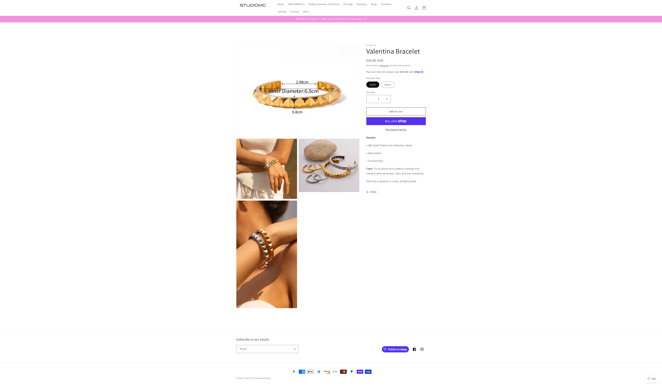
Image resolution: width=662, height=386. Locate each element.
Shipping (384, 65)
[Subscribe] (294, 349)
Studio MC (247, 378)
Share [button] (373, 191)
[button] (409, 8)
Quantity (370, 92)
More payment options (396, 129)
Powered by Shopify (262, 378)
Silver (387, 84)
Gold (373, 84)
